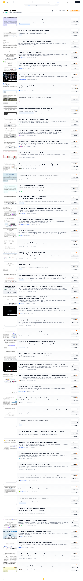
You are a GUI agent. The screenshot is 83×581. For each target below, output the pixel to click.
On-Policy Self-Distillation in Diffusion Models (30, 386)
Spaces (49, 2)
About (30, 578)
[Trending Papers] (67, 10)
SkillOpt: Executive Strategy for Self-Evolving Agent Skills (33, 498)
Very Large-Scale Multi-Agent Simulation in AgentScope (33, 119)
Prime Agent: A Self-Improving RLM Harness (30, 52)
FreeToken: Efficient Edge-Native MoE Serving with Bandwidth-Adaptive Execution (40, 19)
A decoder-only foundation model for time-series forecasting (34, 464)
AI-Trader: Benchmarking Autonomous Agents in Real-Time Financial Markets (38, 453)
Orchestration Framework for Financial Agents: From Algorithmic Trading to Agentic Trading (42, 409)
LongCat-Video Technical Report (26, 230)
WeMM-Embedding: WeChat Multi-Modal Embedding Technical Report (36, 63)
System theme (7, 578)
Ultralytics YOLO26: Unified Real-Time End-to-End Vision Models (35, 542)
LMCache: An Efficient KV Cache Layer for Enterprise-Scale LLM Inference (37, 398)
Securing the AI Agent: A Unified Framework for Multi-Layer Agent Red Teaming (39, 86)
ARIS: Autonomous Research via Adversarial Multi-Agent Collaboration (36, 219)
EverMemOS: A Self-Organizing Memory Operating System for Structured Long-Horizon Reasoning (31, 509)
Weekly (60, 10)
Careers (36, 578)
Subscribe (52, 5)
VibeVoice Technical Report (25, 487)
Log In (73, 2)
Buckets (56, 2)
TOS (16, 578)
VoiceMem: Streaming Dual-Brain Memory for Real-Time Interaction (36, 108)
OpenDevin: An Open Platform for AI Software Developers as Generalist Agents (38, 141)
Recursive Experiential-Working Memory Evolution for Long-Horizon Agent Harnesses (40, 476)
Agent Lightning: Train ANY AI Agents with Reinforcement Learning (36, 353)
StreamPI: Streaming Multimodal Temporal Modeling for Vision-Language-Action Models (41, 364)
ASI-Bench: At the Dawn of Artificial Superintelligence (32, 520)
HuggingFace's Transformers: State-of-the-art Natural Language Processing (38, 442)
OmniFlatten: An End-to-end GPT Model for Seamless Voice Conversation (37, 554)
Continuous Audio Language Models (27, 242)
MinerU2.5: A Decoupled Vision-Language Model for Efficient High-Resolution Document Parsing (31, 186)
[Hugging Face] (43, 579)
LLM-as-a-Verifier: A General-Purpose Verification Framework (34, 153)
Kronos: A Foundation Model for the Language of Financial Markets (36, 331)
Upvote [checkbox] (75, 18)
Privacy (23, 578)
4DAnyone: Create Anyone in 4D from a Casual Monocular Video (34, 74)
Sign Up (77, 2)
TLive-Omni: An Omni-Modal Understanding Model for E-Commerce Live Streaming (40, 275)
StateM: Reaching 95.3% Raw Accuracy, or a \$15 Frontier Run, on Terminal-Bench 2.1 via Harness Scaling (33, 319)
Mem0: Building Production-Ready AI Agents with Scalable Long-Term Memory (39, 175)
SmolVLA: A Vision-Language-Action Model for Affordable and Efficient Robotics (39, 565)
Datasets (43, 2)
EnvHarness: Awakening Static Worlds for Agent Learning (33, 420)
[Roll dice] (52, 11)
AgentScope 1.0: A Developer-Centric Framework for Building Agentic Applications (39, 130)
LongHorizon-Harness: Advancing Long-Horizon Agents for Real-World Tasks (38, 308)
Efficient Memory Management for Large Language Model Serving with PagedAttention (41, 164)
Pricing (66, 2)
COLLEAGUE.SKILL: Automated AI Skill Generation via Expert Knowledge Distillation (40, 208)
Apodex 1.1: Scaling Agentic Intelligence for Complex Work (33, 30)
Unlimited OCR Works (24, 264)
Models (37, 2)
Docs (62, 2)
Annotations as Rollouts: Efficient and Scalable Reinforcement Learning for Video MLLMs (41, 286)
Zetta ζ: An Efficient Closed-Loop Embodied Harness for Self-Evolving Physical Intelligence (42, 375)
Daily (56, 10)
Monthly (63, 10)
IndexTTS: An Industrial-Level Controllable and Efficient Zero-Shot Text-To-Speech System (42, 431)
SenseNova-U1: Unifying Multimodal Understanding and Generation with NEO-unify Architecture (32, 197)
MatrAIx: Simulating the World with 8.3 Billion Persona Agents (34, 531)
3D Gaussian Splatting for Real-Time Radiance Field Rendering (34, 97)
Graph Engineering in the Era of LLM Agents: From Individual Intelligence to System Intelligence (31, 253)
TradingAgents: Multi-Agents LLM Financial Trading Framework (35, 41)
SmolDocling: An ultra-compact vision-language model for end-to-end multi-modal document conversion (32, 297)
